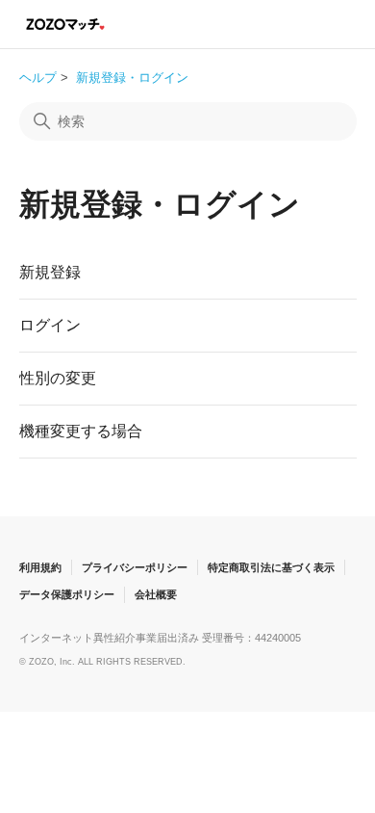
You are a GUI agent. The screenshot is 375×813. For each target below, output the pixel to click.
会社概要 (156, 594)
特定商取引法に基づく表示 (271, 567)
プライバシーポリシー (135, 567)
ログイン (50, 325)
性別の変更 (57, 378)
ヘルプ (38, 77)
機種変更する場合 (80, 431)
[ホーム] (65, 24)
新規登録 (50, 272)
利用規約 (40, 567)
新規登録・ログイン (132, 77)
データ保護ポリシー (66, 594)
